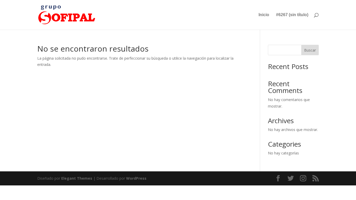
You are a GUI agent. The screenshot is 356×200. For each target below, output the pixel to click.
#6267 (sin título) (292, 15)
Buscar (310, 50)
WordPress (136, 178)
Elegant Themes (76, 178)
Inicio (264, 15)
